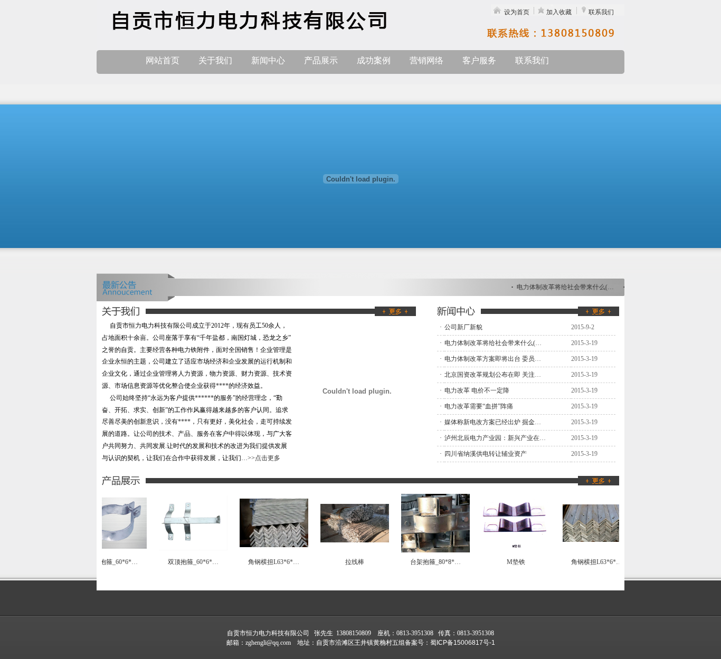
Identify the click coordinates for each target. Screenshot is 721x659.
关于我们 (215, 60)
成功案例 (374, 60)
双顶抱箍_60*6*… (189, 562)
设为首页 (516, 12)
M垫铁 (512, 562)
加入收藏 (559, 12)
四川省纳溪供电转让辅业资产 (485, 453)
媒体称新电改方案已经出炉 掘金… (492, 422)
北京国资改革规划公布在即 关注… (492, 374)
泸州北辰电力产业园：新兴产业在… (495, 438)
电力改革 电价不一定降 (476, 390)
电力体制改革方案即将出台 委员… (492, 358)
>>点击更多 (264, 458)
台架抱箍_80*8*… (431, 562)
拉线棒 (350, 562)
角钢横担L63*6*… (270, 562)
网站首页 (162, 60)
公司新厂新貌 (463, 327)
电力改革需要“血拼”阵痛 (478, 406)
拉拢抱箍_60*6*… (108, 562)
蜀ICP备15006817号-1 (462, 642)
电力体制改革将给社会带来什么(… (563, 287)
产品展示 (321, 60)
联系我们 (601, 12)
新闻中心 (268, 60)
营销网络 (426, 60)
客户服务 (479, 60)
